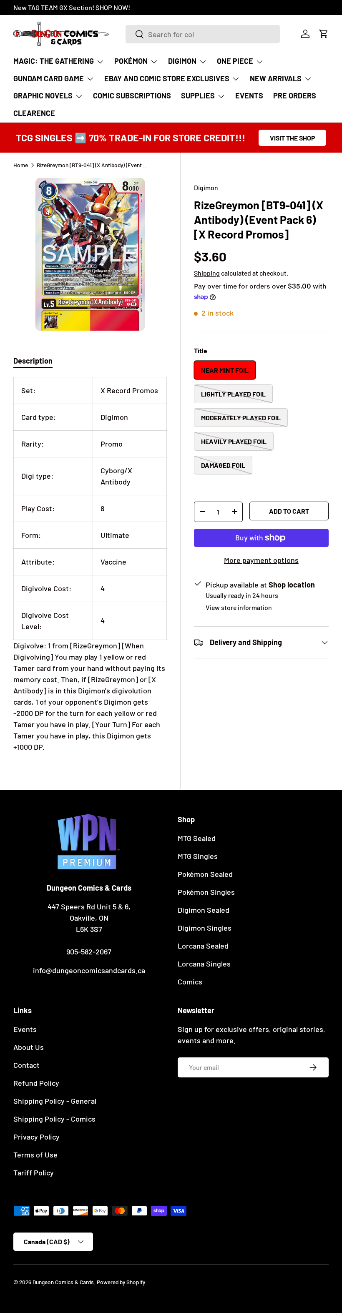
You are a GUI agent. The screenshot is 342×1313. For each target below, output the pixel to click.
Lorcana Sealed (203, 945)
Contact (26, 1064)
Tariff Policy (33, 1172)
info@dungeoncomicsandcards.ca (89, 970)
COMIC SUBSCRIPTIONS (132, 95)
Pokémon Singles (206, 891)
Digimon (206, 187)
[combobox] (202, 34)
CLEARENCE (34, 113)
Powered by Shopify (121, 1281)
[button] (323, 34)
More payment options (261, 560)
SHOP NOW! (113, 7)
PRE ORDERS (294, 95)
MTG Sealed (197, 838)
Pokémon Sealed (205, 874)
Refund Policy (36, 1082)
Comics (190, 981)
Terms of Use (35, 1154)
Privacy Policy (36, 1136)
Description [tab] (33, 360)
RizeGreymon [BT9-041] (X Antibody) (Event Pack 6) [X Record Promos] (93, 165)
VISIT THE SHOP (292, 138)
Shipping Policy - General (54, 1100)
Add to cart (289, 511)
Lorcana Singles (204, 963)
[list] (90, 254)
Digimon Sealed (203, 909)
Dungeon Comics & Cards (63, 1281)
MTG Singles (198, 856)
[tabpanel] (90, 565)
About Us (28, 1047)
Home (20, 165)
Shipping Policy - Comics (54, 1118)
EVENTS (249, 95)
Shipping (207, 273)
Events (25, 1029)
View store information (239, 607)
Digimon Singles (204, 927)
